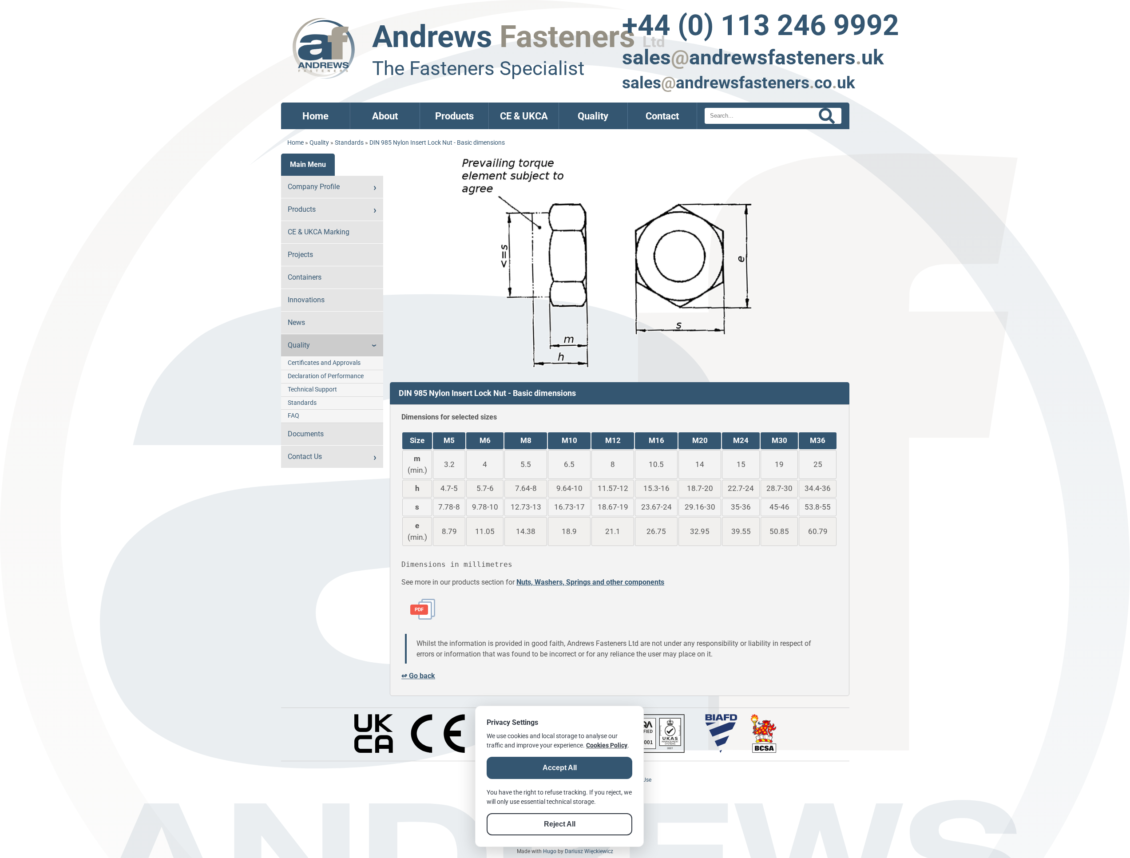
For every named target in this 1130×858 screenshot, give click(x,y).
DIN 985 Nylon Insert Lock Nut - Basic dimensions (437, 142)
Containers (304, 277)
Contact (662, 116)
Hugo (549, 851)
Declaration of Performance (326, 376)
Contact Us (305, 456)
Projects (300, 254)
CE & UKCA (524, 116)
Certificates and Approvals (324, 363)
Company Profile (314, 186)
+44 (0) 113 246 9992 (760, 25)
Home (315, 116)
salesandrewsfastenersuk (753, 57)
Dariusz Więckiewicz (589, 851)
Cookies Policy (606, 745)
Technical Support (312, 389)
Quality (593, 116)
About (385, 116)
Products (454, 116)
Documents (306, 434)
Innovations (306, 300)
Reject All (559, 824)
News (296, 322)
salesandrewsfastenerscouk (738, 82)
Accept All (560, 767)
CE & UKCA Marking (318, 232)
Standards (349, 142)
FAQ (293, 415)
